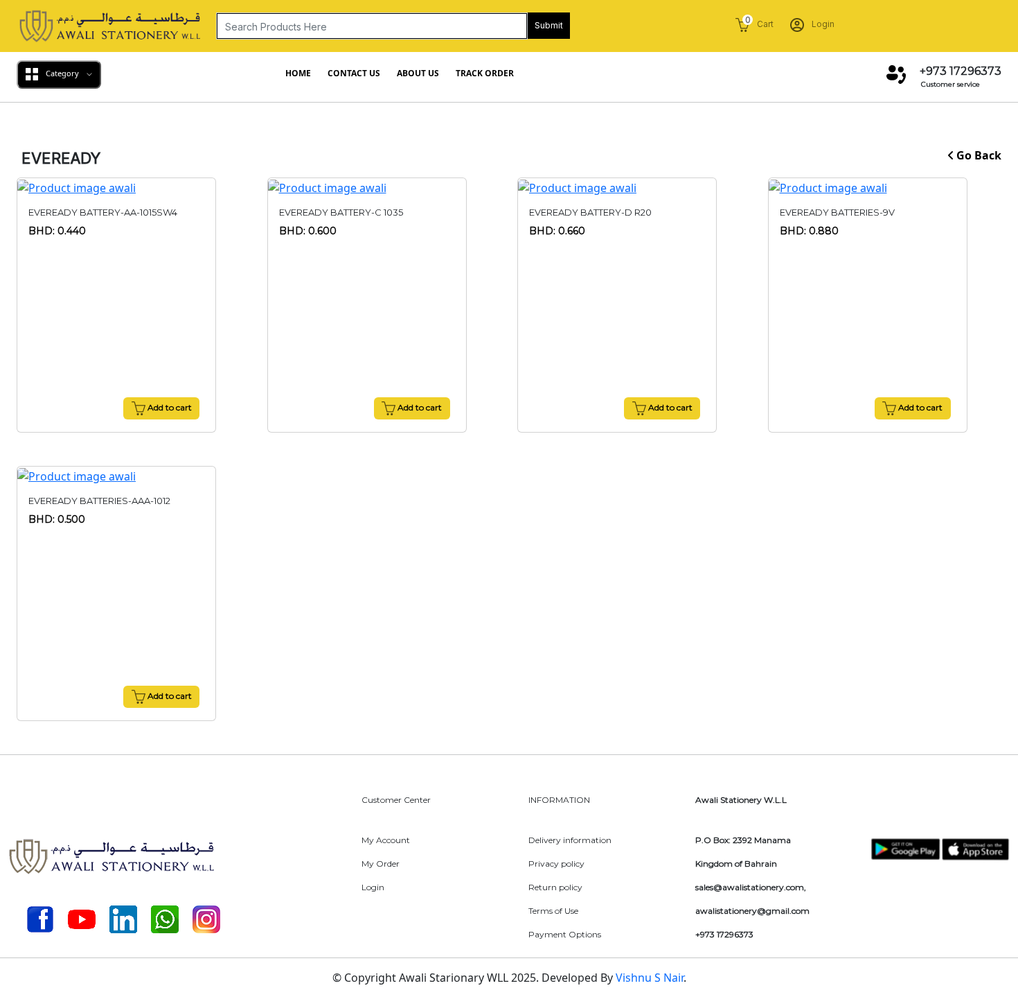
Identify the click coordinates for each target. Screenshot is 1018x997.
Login (822, 24)
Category (62, 73)
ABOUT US (418, 73)
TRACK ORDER (485, 73)
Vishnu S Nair (650, 977)
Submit (549, 25)
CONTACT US (354, 73)
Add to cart (168, 407)
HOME (298, 73)
